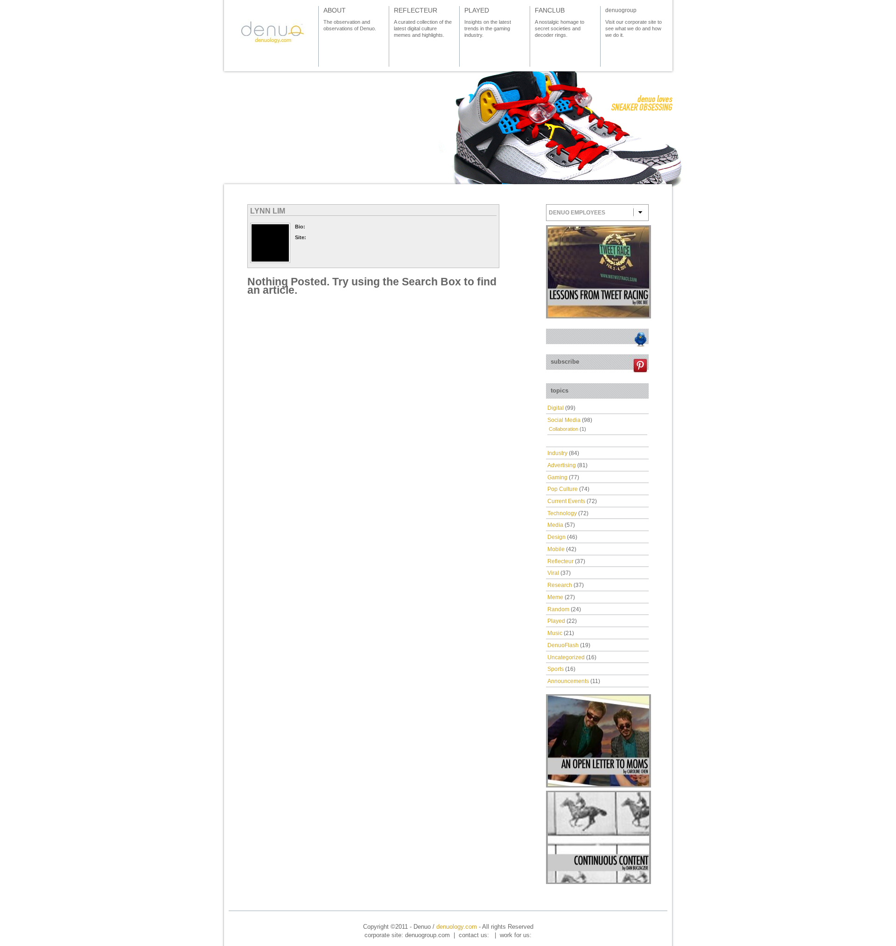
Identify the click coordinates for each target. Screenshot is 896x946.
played (476, 10)
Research (559, 585)
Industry (557, 453)
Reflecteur (560, 561)
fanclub (550, 10)
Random (558, 609)
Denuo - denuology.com (272, 32)
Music (554, 633)
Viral (553, 573)
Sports (555, 669)
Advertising (561, 465)
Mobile (556, 549)
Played (556, 621)
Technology (562, 513)
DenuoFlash (563, 645)
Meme (555, 597)
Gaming (557, 477)
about (334, 10)
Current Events (566, 501)
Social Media (564, 420)
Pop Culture (562, 489)
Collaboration (563, 429)
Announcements (568, 681)
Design (556, 537)
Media (555, 525)
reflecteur (415, 10)
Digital (555, 408)
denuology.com (456, 926)
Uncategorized (566, 657)
